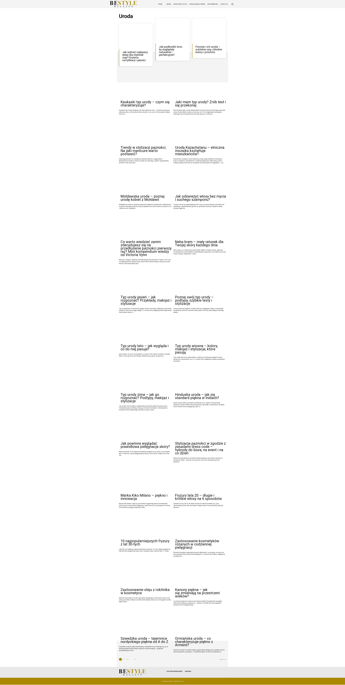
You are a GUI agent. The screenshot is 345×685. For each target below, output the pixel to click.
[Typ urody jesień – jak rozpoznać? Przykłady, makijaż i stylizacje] (145, 281)
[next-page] (138, 659)
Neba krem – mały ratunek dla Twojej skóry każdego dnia (199, 243)
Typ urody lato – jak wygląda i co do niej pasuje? (145, 347)
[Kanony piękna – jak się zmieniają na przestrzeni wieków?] (199, 574)
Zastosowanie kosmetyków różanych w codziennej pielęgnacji (197, 544)
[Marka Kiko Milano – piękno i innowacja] (145, 480)
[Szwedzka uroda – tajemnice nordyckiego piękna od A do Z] (145, 623)
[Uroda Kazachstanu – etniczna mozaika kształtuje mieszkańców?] (199, 132)
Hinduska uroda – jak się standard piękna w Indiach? (197, 396)
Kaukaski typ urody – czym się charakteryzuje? (145, 104)
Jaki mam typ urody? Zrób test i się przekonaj (200, 104)
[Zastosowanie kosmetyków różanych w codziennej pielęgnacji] (199, 525)
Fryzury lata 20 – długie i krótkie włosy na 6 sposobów (198, 497)
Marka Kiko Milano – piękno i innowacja (144, 497)
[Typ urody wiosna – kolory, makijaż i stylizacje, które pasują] (199, 330)
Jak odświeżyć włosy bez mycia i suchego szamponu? (200, 198)
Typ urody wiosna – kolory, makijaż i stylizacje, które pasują (196, 349)
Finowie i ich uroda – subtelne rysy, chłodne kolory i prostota (209, 49)
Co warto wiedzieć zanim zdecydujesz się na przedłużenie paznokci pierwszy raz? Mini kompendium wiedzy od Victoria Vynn (146, 248)
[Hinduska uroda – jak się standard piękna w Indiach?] (199, 379)
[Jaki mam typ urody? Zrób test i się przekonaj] (199, 86)
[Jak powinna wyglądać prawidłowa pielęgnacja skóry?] (145, 428)
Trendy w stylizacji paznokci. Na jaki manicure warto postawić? (144, 151)
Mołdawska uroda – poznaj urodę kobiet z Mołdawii (143, 198)
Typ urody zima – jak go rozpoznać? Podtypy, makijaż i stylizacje (145, 398)
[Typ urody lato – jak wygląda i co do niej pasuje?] (145, 330)
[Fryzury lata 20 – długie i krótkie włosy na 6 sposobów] (199, 480)
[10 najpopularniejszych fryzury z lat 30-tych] (145, 525)
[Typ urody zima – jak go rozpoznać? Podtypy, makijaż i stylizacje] (145, 379)
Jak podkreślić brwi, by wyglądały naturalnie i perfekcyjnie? (171, 51)
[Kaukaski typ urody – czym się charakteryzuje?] (145, 86)
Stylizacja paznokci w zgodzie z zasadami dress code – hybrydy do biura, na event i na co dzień (200, 449)
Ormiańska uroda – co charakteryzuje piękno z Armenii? (194, 642)
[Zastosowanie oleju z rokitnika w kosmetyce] (145, 574)
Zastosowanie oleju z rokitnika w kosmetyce (145, 591)
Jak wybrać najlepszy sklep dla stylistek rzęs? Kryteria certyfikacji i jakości (135, 56)
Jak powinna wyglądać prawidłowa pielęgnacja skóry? (145, 445)
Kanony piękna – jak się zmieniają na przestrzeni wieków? (197, 593)
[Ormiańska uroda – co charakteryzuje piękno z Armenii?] (199, 623)
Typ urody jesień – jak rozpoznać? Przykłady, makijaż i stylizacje (146, 300)
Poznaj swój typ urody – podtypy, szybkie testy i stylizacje (194, 300)
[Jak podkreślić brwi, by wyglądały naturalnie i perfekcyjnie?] (172, 31)
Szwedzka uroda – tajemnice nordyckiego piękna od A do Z (144, 640)
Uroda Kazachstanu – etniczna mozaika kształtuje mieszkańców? (199, 151)
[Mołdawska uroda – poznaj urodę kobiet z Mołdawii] (145, 181)
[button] (232, 4)
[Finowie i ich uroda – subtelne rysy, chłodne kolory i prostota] (209, 31)
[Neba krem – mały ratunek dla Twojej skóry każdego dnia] (199, 226)
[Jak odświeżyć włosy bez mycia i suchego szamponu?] (199, 181)
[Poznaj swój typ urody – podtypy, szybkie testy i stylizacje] (199, 281)
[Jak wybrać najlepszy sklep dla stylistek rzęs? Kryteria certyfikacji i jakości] (136, 36)
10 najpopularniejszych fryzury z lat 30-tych (145, 543)
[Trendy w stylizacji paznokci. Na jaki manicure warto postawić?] (145, 132)
